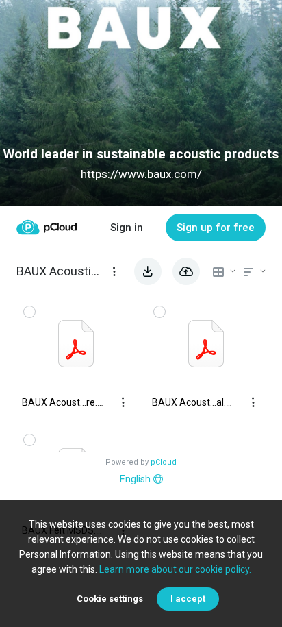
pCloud (164, 462)
